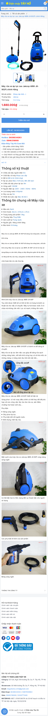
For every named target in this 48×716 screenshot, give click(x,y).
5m (24, 173)
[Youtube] (13, 638)
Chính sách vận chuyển (10, 605)
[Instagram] (18, 638)
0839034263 (15, 137)
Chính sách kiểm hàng (9, 611)
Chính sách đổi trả (8, 614)
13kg (22, 214)
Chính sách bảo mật (9, 617)
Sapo (29, 712)
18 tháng (14, 225)
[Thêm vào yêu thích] (45, 86)
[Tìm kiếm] (45, 8)
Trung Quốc (17, 220)
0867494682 (27, 692)
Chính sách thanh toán (10, 608)
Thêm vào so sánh (8, 134)
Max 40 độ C (23, 197)
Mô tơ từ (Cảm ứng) (15, 178)
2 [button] (25, 69)
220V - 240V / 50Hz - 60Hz (25, 189)
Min (29, 181)
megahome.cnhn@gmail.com (18, 689)
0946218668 (13, 140)
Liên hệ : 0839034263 (15, 130)
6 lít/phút (19, 191)
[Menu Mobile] (2, 3)
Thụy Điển (17, 217)
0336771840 (23, 695)
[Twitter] (8, 638)
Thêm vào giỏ (24, 120)
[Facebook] (3, 638)
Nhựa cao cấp (21, 175)
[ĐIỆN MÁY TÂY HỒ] (18, 3)
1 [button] (23, 69)
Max (18, 181)
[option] (24, 45)
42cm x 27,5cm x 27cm (20, 212)
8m (25, 183)
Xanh (12, 209)
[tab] (24, 233)
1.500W (14, 186)
